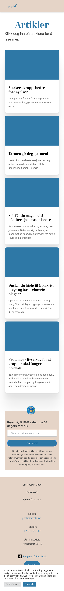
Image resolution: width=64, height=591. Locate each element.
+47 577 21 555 (32, 530)
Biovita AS (32, 492)
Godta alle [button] (29, 584)
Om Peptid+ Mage (32, 484)
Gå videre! (32, 443)
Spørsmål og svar (32, 499)
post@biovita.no (32, 518)
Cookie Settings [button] (12, 584)
